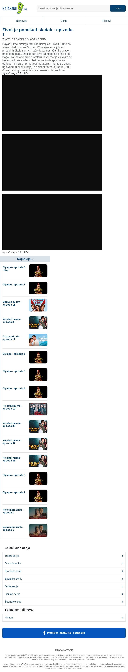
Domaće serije (13, 563)
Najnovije (21, 21)
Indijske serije (12, 594)
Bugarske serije (13, 578)
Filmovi (107, 21)
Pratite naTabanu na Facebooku (66, 633)
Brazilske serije (13, 571)
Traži (118, 8)
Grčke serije (11, 586)
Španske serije (13, 601)
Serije (64, 21)
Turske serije (12, 555)
